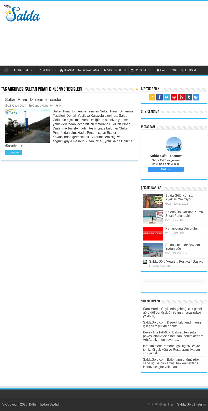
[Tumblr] (188, 97)
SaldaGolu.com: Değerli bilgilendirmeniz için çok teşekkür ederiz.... (172, 324)
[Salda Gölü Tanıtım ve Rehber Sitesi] (22, 12)
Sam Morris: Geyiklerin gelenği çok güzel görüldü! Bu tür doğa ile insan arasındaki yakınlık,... (172, 312)
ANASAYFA (6, 70)
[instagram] (196, 97)
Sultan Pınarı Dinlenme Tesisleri (33, 99)
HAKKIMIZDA (168, 70)
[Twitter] (167, 97)
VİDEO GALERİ (116, 70)
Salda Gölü (185, 404)
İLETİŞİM (190, 70)
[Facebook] (159, 97)
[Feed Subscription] (137, 89)
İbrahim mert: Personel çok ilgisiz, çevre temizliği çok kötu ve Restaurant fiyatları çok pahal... (171, 349)
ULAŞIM (69, 70)
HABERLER (25, 70)
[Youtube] (181, 97)
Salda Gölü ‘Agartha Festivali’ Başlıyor (177, 261)
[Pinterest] (174, 97)
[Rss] (152, 97)
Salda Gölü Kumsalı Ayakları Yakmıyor (179, 197)
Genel (36, 105)
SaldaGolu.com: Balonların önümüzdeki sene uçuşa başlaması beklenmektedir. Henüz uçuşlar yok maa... (171, 363)
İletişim (201, 404)
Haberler (47, 105)
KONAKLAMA (90, 70)
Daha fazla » (14, 152)
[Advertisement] (130, 33)
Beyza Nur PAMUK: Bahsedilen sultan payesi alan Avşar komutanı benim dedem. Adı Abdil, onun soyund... (173, 336)
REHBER (47, 70)
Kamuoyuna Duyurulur (181, 228)
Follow (166, 169)
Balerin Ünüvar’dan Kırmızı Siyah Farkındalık (184, 213)
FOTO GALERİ (143, 70)
